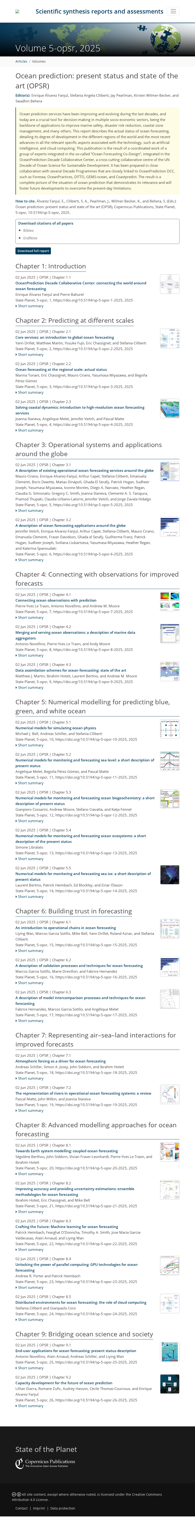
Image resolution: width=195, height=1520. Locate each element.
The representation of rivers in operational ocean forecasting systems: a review (83, 1093)
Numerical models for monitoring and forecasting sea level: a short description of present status (84, 763)
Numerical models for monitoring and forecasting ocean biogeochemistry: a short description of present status (85, 800)
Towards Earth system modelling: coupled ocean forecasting (66, 1150)
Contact (21, 1508)
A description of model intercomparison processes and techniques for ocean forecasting (80, 1000)
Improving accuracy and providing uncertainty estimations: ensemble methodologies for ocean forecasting (74, 1191)
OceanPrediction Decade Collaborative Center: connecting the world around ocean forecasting (80, 286)
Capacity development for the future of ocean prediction (63, 1382)
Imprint (39, 1508)
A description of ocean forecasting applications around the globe (70, 525)
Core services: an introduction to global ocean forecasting (64, 337)
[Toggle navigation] (173, 11)
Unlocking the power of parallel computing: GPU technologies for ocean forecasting (76, 1267)
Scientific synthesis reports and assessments (99, 11)
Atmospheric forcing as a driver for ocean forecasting (60, 1061)
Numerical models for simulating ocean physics (55, 727)
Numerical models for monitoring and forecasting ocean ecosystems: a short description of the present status (80, 838)
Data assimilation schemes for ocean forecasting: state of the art (70, 670)
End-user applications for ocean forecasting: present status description (75, 1350)
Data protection (62, 1508)
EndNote (30, 238)
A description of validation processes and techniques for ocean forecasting (79, 965)
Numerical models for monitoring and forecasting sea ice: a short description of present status (83, 876)
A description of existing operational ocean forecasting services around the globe (84, 470)
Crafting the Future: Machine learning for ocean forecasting (66, 1226)
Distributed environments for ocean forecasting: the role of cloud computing (80, 1302)
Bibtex (28, 230)
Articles (21, 61)
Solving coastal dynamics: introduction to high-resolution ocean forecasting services (79, 410)
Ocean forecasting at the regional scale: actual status (61, 369)
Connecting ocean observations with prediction (56, 600)
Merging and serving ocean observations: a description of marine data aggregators (75, 635)
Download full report (33, 251)
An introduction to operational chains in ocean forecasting (65, 927)
